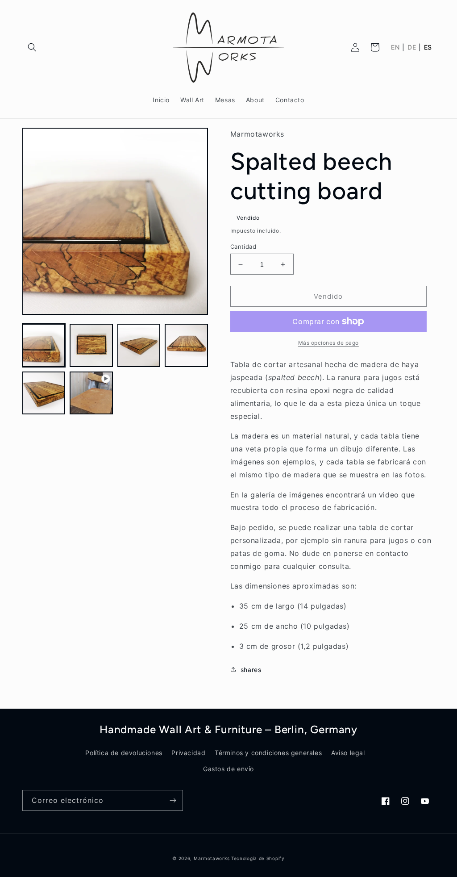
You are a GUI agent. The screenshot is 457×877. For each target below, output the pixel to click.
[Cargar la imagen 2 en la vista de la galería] (91, 345)
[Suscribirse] (173, 800)
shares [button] (251, 669)
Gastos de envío (228, 769)
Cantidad (243, 246)
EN (395, 47)
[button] (32, 47)
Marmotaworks (211, 858)
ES (428, 47)
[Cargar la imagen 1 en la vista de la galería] (43, 345)
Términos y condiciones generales (268, 752)
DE (411, 47)
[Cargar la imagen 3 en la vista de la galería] (138, 345)
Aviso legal (348, 752)
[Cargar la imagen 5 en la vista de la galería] (43, 393)
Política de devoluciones (123, 752)
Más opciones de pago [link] (328, 342)
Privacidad (188, 752)
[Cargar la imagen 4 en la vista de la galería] (186, 345)
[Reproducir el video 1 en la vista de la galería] (91, 393)
